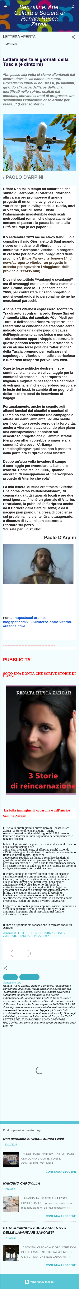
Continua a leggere (61, 1171)
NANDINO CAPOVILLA (21, 1183)
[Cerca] (73, 8)
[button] (73, 38)
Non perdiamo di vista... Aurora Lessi (33, 1139)
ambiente (10, 977)
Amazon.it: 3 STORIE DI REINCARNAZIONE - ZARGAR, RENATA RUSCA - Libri (34, 934)
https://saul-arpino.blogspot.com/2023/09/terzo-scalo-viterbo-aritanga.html (37, 622)
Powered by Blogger (41, 1281)
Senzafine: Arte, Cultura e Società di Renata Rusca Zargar (39, 16)
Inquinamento (29, 977)
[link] (21, 953)
